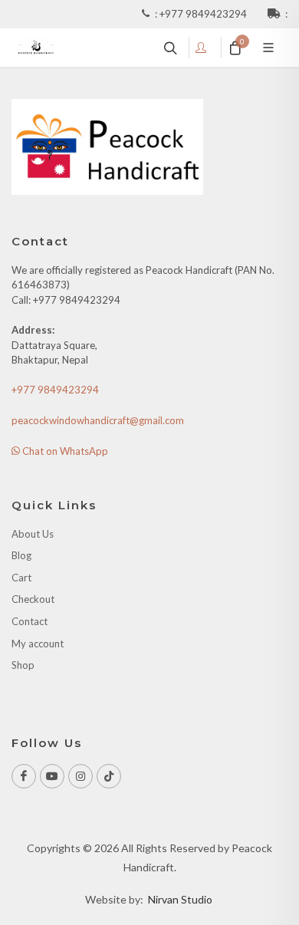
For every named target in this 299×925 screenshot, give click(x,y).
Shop (23, 665)
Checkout (33, 599)
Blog (21, 555)
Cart (21, 577)
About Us (33, 534)
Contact (30, 621)
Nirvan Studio (180, 899)
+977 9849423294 (204, 14)
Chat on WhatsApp (64, 451)
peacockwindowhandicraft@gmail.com (98, 420)
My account (38, 643)
